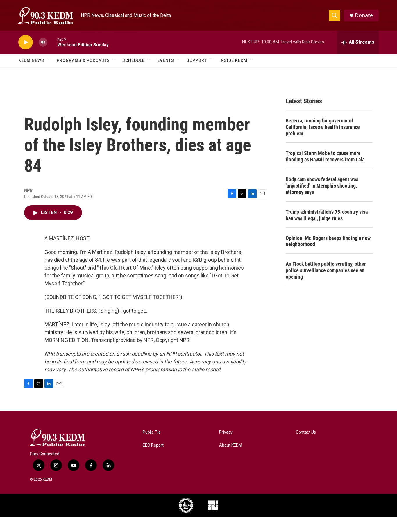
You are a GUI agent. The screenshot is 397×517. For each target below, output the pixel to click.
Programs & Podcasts (83, 60)
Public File (152, 432)
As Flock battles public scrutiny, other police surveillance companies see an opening (326, 270)
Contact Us (306, 432)
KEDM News (31, 60)
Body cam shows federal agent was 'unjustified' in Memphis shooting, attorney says (322, 185)
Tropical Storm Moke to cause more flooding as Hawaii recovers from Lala (325, 156)
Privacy (226, 432)
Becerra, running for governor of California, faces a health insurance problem (323, 126)
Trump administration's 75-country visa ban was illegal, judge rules (327, 215)
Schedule (133, 60)
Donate (364, 15)
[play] (25, 42)
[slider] (52, 42)
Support (197, 60)
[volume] (43, 42)
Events (165, 60)
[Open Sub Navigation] (48, 60)
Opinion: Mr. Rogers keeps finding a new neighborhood (328, 241)
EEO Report (153, 445)
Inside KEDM (233, 60)
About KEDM (230, 445)
